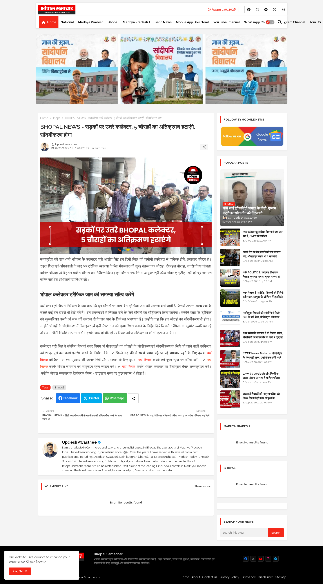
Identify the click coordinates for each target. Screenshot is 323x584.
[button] (270, 22)
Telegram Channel (291, 22)
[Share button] (133, 398)
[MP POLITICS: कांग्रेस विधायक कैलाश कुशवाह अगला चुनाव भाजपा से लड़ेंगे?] (230, 278)
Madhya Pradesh (90, 22)
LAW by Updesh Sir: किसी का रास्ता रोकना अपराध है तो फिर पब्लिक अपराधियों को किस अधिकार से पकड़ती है (263, 377)
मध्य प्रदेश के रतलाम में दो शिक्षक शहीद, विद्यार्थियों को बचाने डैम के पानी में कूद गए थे (263, 337)
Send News (163, 22)
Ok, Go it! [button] (20, 571)
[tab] (48, 22)
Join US (315, 22)
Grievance (248, 577)
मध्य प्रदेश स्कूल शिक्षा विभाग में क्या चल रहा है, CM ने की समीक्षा (263, 234)
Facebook (71, 398)
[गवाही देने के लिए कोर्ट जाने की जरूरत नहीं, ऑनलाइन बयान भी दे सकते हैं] (230, 257)
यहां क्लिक (145, 360)
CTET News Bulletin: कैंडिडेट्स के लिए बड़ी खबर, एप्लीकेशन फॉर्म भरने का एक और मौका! (262, 357)
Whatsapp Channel (258, 22)
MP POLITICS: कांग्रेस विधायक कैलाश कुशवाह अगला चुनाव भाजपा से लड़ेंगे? (261, 276)
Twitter (94, 398)
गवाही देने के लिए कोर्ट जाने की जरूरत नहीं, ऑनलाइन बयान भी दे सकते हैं (261, 254)
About (195, 577)
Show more (202, 486)
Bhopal (113, 22)
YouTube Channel (226, 22)
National (67, 22)
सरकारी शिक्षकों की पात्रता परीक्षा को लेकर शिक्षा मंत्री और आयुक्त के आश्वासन (261, 397)
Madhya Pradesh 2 (136, 22)
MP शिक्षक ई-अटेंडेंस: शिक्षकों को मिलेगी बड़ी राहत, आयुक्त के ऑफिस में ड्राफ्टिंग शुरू (263, 296)
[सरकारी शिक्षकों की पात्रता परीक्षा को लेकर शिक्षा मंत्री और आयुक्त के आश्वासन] (230, 399)
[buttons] (249, 9)
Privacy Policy (229, 577)
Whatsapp (117, 398)
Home (51, 22)
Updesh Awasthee (79, 442)
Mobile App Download (192, 22)
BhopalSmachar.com (88, 577)
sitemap (280, 577)
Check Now (34, 561)
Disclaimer (265, 577)
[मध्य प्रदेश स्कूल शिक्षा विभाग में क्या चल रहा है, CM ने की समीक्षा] (230, 237)
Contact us (209, 577)
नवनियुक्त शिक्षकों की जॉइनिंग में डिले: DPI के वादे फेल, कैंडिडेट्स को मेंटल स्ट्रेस (261, 316)
